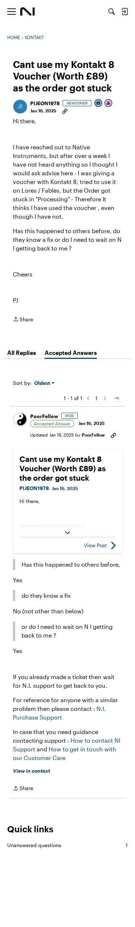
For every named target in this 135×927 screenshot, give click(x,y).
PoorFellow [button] (44, 416)
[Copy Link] (64, 110)
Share (23, 319)
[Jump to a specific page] (116, 398)
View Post (95, 545)
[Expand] (67, 532)
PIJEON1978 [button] (45, 103)
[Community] (27, 11)
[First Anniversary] (108, 103)
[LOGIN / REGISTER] (124, 11)
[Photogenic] (98, 103)
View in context (31, 771)
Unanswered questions (67, 845)
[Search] (111, 11)
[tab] (21, 353)
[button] (20, 106)
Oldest (42, 383)
